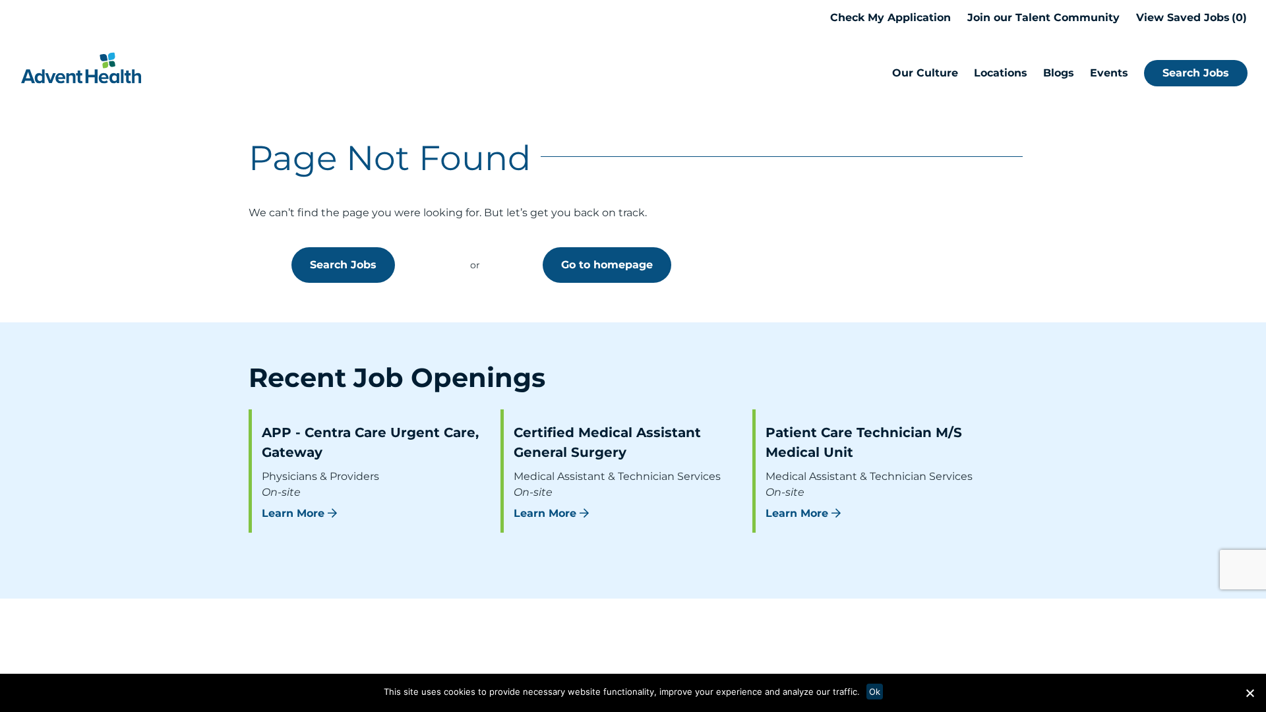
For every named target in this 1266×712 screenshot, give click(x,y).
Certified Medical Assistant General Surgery (607, 442)
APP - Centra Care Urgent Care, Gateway (370, 442)
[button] (1249, 692)
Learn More (293, 513)
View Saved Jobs (1189, 17)
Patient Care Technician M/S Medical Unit (864, 442)
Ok (874, 691)
